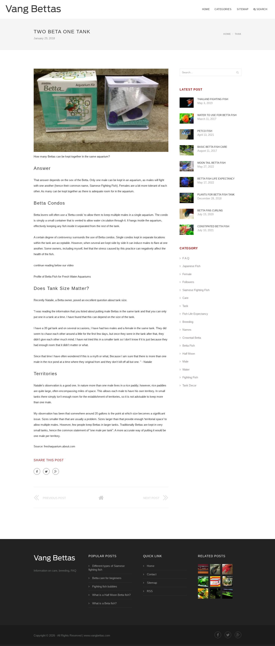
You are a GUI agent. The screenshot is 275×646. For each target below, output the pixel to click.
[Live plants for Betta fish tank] (227, 593)
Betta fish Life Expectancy (216, 178)
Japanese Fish (191, 266)
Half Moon (188, 353)
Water (186, 369)
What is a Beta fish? (104, 603)
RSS (150, 591)
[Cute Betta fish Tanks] (227, 581)
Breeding (187, 321)
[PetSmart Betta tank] (203, 593)
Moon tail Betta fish (211, 162)
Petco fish (204, 131)
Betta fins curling (210, 210)
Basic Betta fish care (212, 147)
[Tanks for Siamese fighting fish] (215, 581)
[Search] (237, 72)
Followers (188, 282)
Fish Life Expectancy (195, 313)
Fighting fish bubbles (104, 586)
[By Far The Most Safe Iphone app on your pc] (227, 569)
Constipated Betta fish (213, 226)
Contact (151, 574)
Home (206, 9)
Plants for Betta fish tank (216, 194)
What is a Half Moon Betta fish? (111, 594)
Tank (238, 34)
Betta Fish (188, 345)
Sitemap (243, 9)
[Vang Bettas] (33, 7)
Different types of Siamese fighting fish (106, 567)
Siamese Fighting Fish (196, 290)
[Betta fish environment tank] (215, 593)
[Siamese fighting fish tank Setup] (203, 581)
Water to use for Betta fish (216, 115)
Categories (223, 9)
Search (261, 9)
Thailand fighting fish (212, 99)
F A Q (185, 258)
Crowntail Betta (191, 337)
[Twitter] (46, 471)
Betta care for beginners (106, 578)
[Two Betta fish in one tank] (203, 569)
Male (185, 361)
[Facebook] (37, 471)
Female (187, 274)
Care (185, 297)
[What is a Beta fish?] (215, 569)
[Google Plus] (55, 471)
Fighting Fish (190, 377)
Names (186, 329)
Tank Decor (189, 385)
